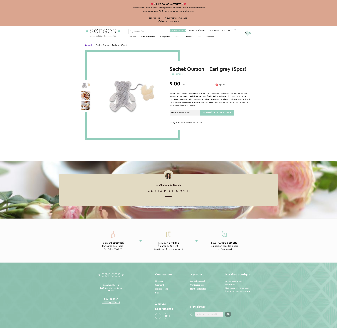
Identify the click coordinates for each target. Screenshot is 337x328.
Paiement (159, 285)
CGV (157, 293)
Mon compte (226, 30)
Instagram (167, 316)
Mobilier (132, 37)
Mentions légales (198, 289)
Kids (199, 37)
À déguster (165, 37)
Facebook (158, 316)
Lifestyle (188, 37)
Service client (161, 289)
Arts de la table (148, 37)
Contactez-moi (213, 30)
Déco (177, 37)
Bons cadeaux (178, 30)
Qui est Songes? (197, 281)
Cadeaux (210, 37)
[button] (187, 122)
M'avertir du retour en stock (217, 112)
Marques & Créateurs (197, 30)
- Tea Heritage (176, 74)
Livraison (159, 281)
